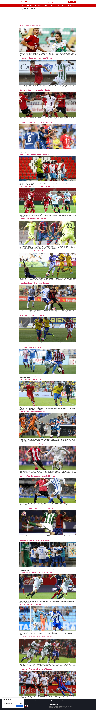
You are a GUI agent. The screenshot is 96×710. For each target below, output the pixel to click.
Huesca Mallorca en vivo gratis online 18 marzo (37, 90)
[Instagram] (28, 2)
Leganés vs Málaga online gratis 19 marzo (35, 540)
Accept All (19, 705)
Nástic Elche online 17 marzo (30, 26)
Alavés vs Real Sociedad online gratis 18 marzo (37, 476)
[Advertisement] (48, 17)
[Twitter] (23, 2)
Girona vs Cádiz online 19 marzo (32, 315)
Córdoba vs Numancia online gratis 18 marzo (36, 58)
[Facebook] (21, 2)
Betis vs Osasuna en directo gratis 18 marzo (36, 508)
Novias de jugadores (70, 5)
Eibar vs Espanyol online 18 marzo (32, 412)
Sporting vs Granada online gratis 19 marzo (36, 637)
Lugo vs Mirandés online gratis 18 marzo (35, 154)
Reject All (13, 705)
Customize (6, 705)
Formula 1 (46, 5)
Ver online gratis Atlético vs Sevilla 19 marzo (36, 572)
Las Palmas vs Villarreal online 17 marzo (34, 380)
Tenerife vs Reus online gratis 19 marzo (34, 283)
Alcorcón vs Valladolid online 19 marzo (34, 251)
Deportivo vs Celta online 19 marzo (33, 605)
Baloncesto (29, 5)
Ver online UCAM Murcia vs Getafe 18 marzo (36, 122)
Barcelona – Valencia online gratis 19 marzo (36, 669)
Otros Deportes (59, 5)
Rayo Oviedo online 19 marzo (30, 347)
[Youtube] (26, 2)
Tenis (52, 5)
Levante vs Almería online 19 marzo (33, 219)
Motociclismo (38, 5)
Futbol (23, 5)
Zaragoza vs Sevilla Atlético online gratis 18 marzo (38, 187)
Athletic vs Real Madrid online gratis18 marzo (37, 444)
